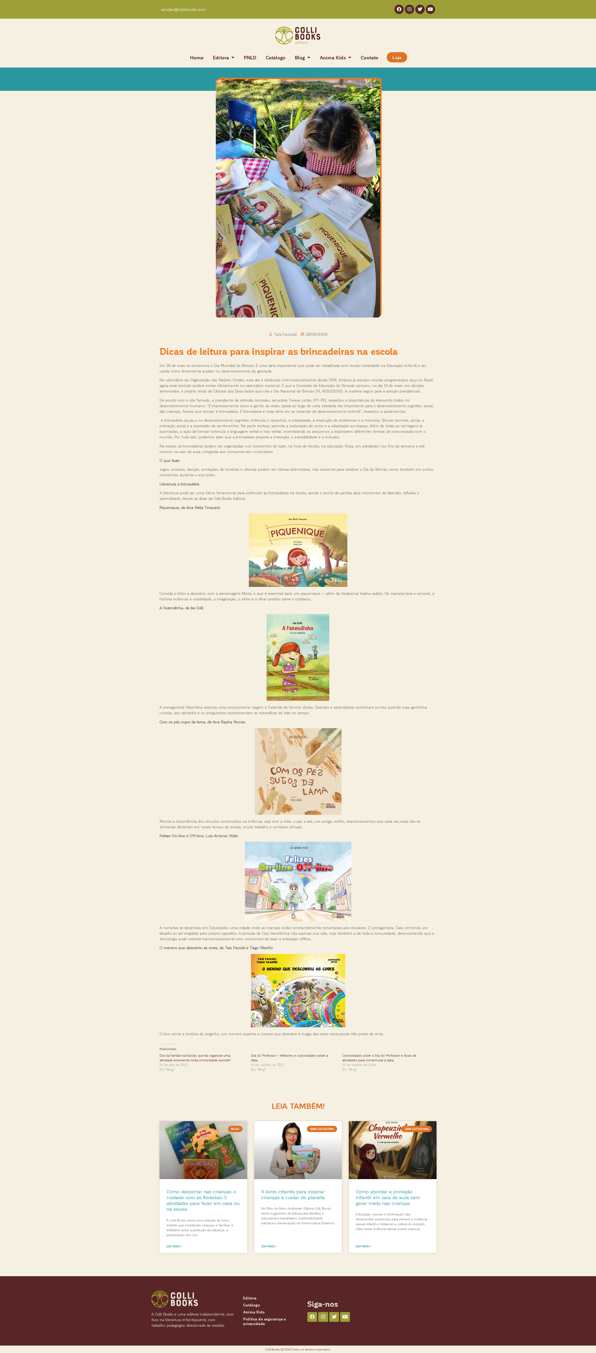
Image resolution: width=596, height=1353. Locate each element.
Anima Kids (333, 57)
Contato (369, 57)
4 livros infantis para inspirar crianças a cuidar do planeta (293, 1194)
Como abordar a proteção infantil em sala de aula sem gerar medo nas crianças (388, 1197)
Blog (300, 57)
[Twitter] (420, 9)
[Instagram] (409, 9)
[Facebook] (399, 9)
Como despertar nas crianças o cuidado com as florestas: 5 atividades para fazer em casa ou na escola (203, 1200)
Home (196, 57)
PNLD (250, 57)
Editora (221, 57)
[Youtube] (430, 9)
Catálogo (275, 57)
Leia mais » (174, 1246)
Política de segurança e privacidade (264, 1321)
